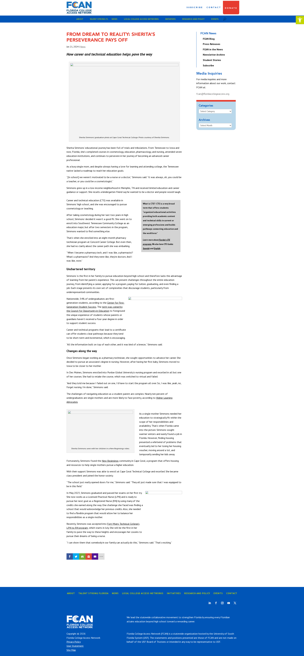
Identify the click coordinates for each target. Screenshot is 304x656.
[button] (300, 20)
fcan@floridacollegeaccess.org (212, 93)
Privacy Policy (73, 641)
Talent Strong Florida (93, 593)
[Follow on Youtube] (228, 603)
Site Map (71, 650)
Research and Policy (193, 19)
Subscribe (195, 8)
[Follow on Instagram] (222, 603)
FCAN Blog (209, 38)
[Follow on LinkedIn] (209, 603)
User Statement (75, 645)
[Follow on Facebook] (215, 603)
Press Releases (211, 44)
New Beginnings (110, 460)
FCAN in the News (213, 49)
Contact (213, 8)
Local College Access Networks (141, 19)
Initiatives (170, 19)
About (79, 19)
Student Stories (212, 60)
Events (214, 19)
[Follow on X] (235, 603)
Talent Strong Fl (99, 19)
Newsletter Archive (214, 54)
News (114, 19)
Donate (231, 8)
